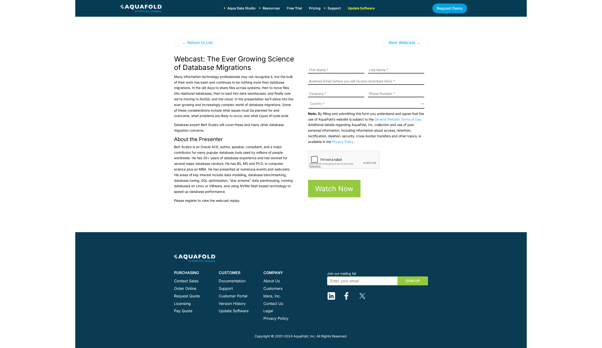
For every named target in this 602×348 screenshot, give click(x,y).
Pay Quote (183, 310)
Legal (268, 310)
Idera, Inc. (272, 296)
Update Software (361, 8)
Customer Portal (233, 296)
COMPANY (273, 272)
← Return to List (197, 42)
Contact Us (273, 303)
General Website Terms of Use (398, 119)
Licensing (182, 303)
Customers (272, 288)
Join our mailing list (341, 273)
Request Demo (450, 8)
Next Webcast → (404, 42)
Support (334, 8)
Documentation (232, 281)
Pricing (315, 8)
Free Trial (294, 8)
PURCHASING (186, 272)
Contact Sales (186, 281)
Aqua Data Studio (241, 8)
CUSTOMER (229, 272)
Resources (271, 8)
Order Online (185, 288)
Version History (232, 303)
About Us (271, 281)
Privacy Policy (342, 142)
